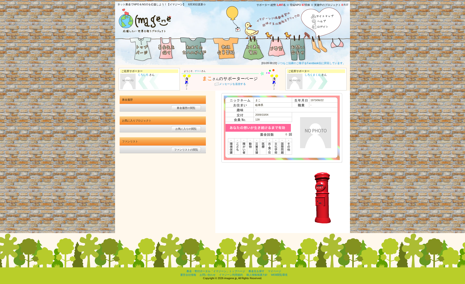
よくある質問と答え (253, 48)
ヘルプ (322, 21)
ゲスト (198, 71)
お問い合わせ (298, 48)
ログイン (322, 26)
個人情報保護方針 (257, 274)
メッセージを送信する (232, 83)
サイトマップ (322, 16)
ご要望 (276, 48)
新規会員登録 (225, 48)
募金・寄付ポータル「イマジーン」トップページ (215, 271)
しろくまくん (313, 74)
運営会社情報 (188, 274)
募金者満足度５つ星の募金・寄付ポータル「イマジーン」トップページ (134, 48)
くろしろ (143, 74)
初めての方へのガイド (193, 48)
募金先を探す (166, 48)
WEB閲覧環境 (279, 274)
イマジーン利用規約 (231, 274)
